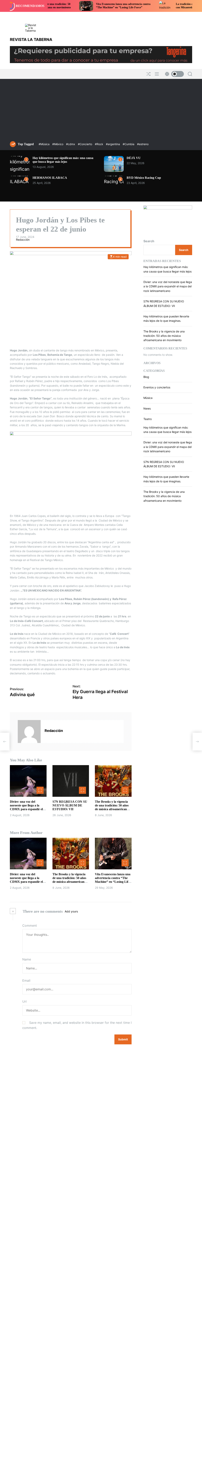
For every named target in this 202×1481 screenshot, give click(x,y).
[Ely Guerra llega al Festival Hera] (197, 741)
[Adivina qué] (4, 741)
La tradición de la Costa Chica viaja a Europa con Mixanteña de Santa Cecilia (172, 6)
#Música (44, 144)
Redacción (23, 239)
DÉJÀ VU (134, 158)
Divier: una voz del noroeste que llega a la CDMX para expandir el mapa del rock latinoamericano (26, 809)
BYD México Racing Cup (144, 177)
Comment (29, 925)
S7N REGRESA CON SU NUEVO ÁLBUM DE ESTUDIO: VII (69, 805)
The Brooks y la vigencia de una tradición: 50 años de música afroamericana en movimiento (164, 336)
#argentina (113, 144)
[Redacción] (29, 731)
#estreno (143, 144)
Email (26, 980)
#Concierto (85, 144)
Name (26, 959)
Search (148, 241)
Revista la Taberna (31, 40)
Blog (146, 377)
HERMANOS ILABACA (50, 177)
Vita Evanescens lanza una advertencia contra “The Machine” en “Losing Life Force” (92, 6)
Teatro (147, 419)
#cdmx (71, 144)
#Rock (99, 144)
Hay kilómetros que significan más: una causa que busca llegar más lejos (63, 159)
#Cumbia (129, 144)
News (147, 408)
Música (147, 397)
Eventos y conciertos (156, 387)
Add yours (71, 911)
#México (58, 144)
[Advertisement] (101, 111)
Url (24, 1001)
